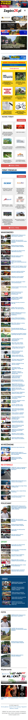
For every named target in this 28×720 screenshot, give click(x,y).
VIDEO (5, 579)
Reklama (12, 708)
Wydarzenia (6, 669)
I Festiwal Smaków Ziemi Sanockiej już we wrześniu (19, 287)
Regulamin (24, 706)
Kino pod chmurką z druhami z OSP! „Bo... (18, 303)
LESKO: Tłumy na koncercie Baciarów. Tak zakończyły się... (18, 308)
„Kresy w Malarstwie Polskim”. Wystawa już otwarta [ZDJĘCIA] (18, 318)
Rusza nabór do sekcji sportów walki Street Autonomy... (18, 251)
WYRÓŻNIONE (7, 444)
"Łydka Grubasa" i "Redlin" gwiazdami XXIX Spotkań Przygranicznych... (17, 298)
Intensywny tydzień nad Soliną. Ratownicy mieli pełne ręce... (18, 272)
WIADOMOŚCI (7, 232)
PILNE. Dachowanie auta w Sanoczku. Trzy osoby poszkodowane (17, 293)
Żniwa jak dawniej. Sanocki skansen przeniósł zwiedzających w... (18, 329)
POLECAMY (6, 503)
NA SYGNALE (7, 465)
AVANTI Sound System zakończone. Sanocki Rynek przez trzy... (18, 262)
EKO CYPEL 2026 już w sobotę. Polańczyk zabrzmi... (18, 324)
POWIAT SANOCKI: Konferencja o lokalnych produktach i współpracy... (18, 313)
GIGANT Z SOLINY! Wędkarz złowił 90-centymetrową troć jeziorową (18, 267)
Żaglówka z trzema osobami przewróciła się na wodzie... (17, 277)
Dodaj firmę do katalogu (15, 706)
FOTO (3, 612)
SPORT (4, 542)
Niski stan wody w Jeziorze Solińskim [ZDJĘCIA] (17, 256)
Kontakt (16, 708)
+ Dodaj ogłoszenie (14, 68)
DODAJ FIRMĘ (14, 165)
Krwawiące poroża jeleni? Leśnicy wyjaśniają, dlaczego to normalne (18, 334)
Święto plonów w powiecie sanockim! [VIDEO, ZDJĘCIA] (17, 246)
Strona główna (4, 706)
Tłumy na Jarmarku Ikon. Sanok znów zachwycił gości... (18, 282)
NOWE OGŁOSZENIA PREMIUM (14, 64)
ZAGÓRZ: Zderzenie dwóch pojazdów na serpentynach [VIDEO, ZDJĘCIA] (19, 241)
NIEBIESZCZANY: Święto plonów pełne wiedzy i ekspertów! (18, 236)
